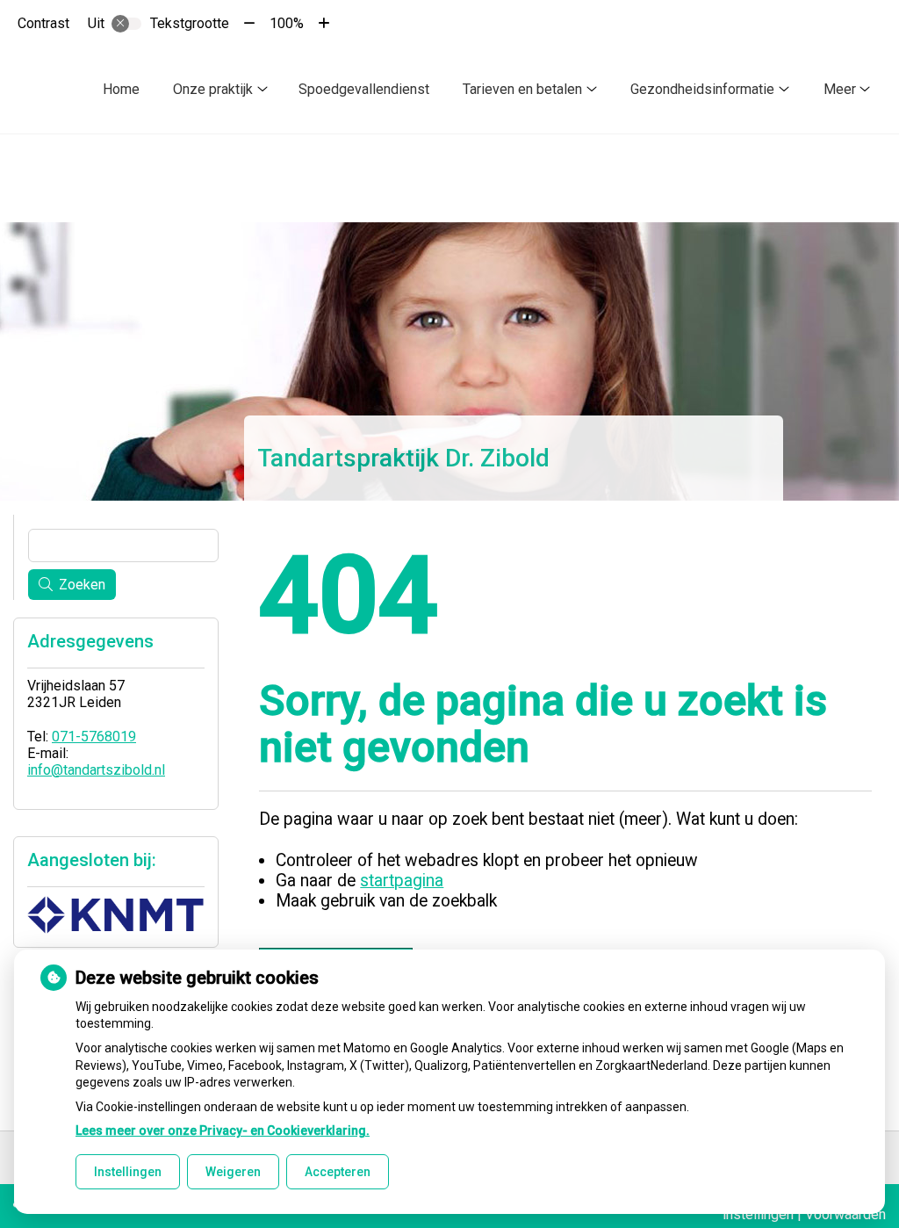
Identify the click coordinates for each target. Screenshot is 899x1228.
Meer (839, 89)
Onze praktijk (213, 89)
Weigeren (233, 1172)
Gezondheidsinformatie (702, 89)
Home (121, 89)
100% (287, 23)
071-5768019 (94, 736)
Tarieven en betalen (522, 89)
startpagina (401, 880)
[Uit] (126, 24)
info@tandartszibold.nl (96, 770)
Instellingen (128, 1172)
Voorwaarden (845, 1214)
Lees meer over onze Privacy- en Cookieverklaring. (223, 1130)
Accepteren (337, 1172)
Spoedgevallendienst (363, 89)
